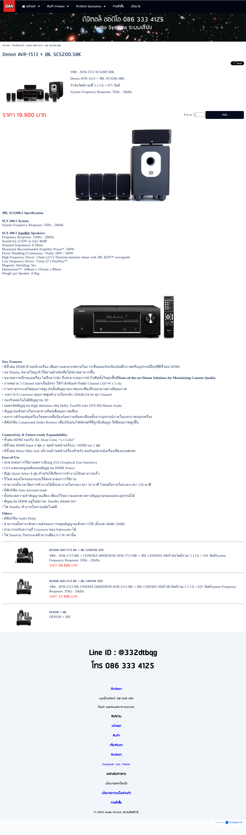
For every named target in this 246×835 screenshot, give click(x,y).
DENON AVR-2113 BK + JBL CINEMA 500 (76, 581)
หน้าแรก (6, 46)
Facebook (108, 764)
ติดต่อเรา (116, 689)
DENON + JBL (58, 612)
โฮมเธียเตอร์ (18, 46)
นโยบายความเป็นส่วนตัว (116, 793)
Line (118, 764)
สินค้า (116, 735)
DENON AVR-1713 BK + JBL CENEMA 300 (76, 550)
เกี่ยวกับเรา (116, 745)
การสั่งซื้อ (116, 802)
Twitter (126, 764)
